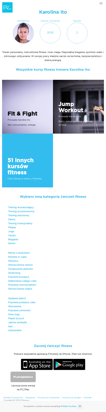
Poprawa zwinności (19, 310)
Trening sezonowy (18, 215)
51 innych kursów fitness (21, 166)
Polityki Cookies (68, 406)
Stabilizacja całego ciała (22, 281)
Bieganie (13, 239)
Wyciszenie (14, 306)
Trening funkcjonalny (20, 223)
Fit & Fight (22, 114)
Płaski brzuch (16, 318)
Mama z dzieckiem (19, 253)
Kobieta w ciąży (17, 257)
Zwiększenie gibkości (20, 269)
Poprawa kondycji (18, 277)
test (10, 326)
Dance (11, 219)
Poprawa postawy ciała (21, 302)
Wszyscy (13, 261)
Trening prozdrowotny (21, 211)
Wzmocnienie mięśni (20, 289)
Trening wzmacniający (21, 207)
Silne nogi (14, 314)
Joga (11, 231)
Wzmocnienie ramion (20, 265)
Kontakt (88, 398)
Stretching (14, 273)
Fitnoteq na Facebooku (48, 398)
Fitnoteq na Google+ (72, 398)
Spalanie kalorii (17, 298)
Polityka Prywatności (13, 398)
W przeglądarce (23, 377)
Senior (12, 243)
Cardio (12, 235)
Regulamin (30, 398)
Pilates (12, 227)
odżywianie (15, 330)
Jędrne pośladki (17, 322)
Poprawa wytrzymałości (22, 285)
